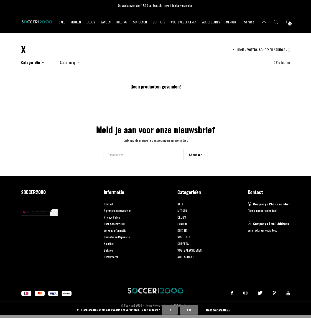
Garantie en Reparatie (117, 237)
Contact (108, 204)
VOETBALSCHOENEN (183, 21)
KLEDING (121, 21)
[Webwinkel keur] (39, 211)
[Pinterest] (274, 293)
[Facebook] (232, 293)
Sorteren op (68, 62)
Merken (231, 21)
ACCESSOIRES (211, 21)
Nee (189, 310)
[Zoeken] (276, 21)
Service (249, 21)
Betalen (108, 250)
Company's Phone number (271, 204)
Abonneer (195, 154)
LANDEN (106, 21)
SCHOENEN (140, 21)
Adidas (280, 49)
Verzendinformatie (115, 230)
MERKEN (76, 21)
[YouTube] (288, 293)
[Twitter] (260, 293)
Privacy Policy (112, 217)
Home (240, 49)
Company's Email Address (271, 223)
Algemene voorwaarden (117, 210)
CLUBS (91, 21)
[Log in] (264, 21)
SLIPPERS (159, 21)
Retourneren (111, 256)
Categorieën (30, 62)
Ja (169, 310)
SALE (62, 21)
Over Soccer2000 (114, 223)
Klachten (109, 243)
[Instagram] (245, 293)
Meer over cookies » (218, 310)
